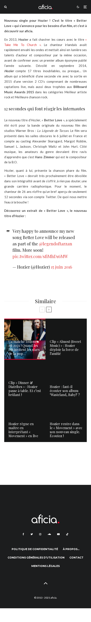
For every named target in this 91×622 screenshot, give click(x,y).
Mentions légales (45, 566)
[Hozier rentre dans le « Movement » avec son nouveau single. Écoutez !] (66, 421)
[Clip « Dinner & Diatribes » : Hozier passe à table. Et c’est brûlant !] (25, 380)
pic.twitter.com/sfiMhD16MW (40, 256)
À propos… (71, 549)
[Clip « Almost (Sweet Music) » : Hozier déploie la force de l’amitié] (66, 339)
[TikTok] (67, 534)
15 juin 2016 (61, 267)
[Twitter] (31, 534)
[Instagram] (40, 534)
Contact (76, 557)
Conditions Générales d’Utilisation (36, 557)
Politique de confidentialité (35, 549)
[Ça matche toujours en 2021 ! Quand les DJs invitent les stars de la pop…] (25, 339)
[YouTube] (58, 534)
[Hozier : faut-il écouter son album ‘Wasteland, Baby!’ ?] (66, 380)
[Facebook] (23, 534)
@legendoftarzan (55, 243)
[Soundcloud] (49, 534)
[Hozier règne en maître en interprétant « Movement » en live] (25, 421)
